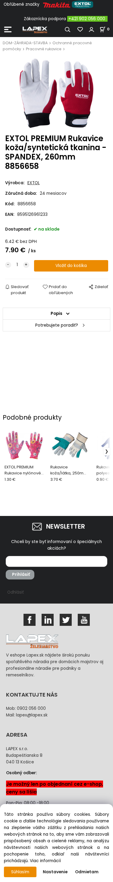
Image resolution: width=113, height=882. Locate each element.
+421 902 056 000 (86, 19)
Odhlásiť (15, 592)
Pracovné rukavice (43, 48)
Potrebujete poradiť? (56, 325)
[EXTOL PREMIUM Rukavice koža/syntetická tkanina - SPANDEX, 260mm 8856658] (56, 93)
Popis (56, 313)
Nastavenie (55, 872)
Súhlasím (20, 872)
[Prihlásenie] (92, 29)
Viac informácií (45, 861)
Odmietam (87, 872)
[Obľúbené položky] (80, 29)
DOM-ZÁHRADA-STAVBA (25, 42)
